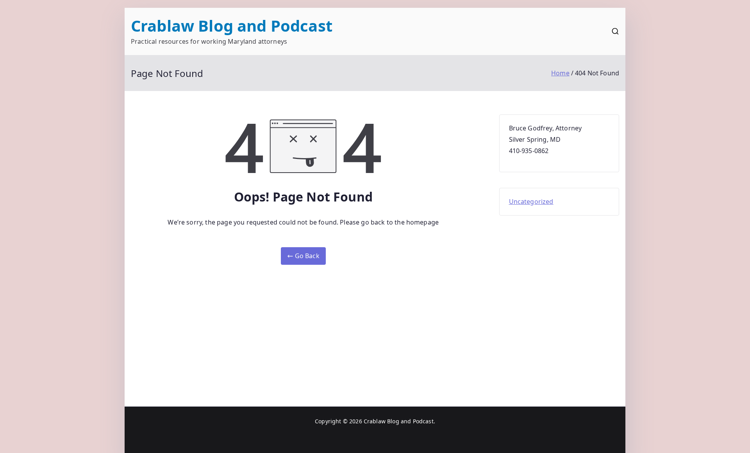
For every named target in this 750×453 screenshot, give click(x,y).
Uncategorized (531, 201)
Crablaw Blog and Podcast (231, 25)
